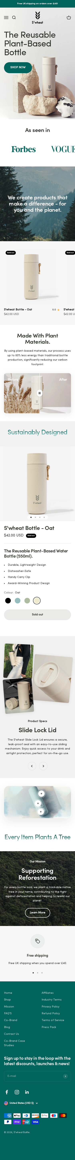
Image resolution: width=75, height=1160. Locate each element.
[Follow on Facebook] (6, 1092)
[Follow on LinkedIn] (27, 1092)
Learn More (37, 912)
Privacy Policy (50, 1006)
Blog (7, 1027)
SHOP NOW (18, 67)
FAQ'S (8, 1013)
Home (8, 993)
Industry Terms (52, 999)
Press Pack (49, 1027)
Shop (7, 999)
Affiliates (48, 993)
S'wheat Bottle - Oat (18, 309)
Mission (9, 1006)
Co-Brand (10, 1020)
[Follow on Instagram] (17, 1092)
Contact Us (11, 1034)
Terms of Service (53, 1020)
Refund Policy (51, 1013)
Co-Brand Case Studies (14, 1043)
